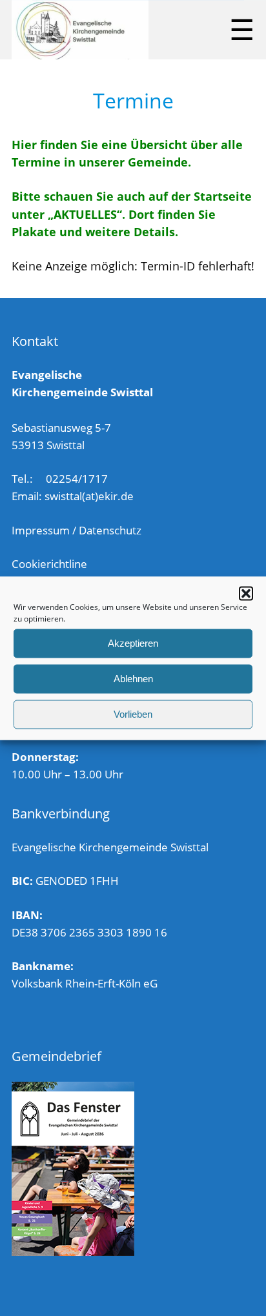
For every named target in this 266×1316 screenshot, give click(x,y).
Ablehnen (133, 678)
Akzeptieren (133, 643)
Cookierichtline (49, 563)
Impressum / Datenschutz (76, 530)
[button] (246, 593)
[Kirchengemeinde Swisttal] (80, 29)
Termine (133, 100)
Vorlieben (133, 714)
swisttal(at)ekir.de (89, 496)
